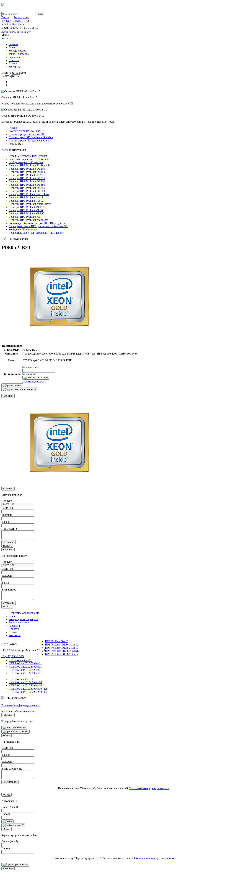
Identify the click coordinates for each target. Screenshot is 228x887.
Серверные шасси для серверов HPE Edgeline (36, 232)
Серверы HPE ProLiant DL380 (27, 184)
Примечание (9, 528)
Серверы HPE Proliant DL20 (25, 175)
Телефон (6, 514)
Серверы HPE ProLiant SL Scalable (29, 165)
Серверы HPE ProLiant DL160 (27, 168)
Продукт (6, 500)
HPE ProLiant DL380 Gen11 (25, 666)
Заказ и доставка (19, 53)
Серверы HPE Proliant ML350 (26, 213)
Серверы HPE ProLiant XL (25, 216)
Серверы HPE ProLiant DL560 (27, 191)
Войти (5, 17)
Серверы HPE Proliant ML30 (26, 210)
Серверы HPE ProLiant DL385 (27, 187)
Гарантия (14, 57)
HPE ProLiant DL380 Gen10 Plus (28, 691)
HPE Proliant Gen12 (56, 641)
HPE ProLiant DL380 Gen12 (61, 647)
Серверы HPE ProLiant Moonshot (28, 219)
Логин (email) (9, 807)
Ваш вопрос (8, 589)
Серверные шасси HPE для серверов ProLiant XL (38, 226)
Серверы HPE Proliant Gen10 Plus (29, 194)
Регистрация (21, 17)
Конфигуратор (17, 50)
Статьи (13, 63)
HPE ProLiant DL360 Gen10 (25, 682)
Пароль (5, 813)
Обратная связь (25, 711)
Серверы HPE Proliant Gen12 (26, 200)
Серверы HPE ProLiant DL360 (27, 181)
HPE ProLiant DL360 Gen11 (25, 663)
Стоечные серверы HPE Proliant (28, 155)
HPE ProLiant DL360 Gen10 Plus (28, 688)
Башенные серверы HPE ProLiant (29, 159)
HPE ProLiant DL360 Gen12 (61, 644)
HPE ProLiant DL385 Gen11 (25, 669)
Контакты (14, 66)
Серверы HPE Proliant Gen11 (26, 197)
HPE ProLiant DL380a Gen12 (62, 650)
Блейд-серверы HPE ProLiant (26, 162)
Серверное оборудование (24, 612)
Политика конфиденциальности (20, 705)
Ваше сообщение (11, 768)
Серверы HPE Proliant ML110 (26, 207)
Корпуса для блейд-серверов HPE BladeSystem (37, 223)
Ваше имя (7, 507)
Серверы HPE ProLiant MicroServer (30, 203)
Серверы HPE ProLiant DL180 (27, 171)
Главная (13, 44)
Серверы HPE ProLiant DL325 (27, 178)
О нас (12, 47)
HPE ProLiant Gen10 (21, 679)
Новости (14, 60)
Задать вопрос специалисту (16, 32)
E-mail (5, 521)
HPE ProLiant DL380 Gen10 (25, 685)
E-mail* (5, 754)
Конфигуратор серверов (23, 619)
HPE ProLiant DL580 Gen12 (61, 654)
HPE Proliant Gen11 (20, 660)
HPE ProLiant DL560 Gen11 (25, 673)
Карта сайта (8, 711)
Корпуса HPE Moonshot (23, 229)
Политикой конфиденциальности (149, 788)
